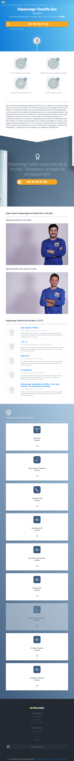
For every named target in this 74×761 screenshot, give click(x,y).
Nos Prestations (37, 717)
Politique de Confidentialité (58, 759)
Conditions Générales (42, 759)
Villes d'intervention (37, 731)
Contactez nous (37, 720)
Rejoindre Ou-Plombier (37, 722)
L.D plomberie (26, 370)
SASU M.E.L (25, 356)
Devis (37, 734)
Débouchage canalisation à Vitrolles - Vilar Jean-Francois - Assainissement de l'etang (40, 385)
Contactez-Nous (37, 747)
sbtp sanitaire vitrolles (29, 328)
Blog (37, 737)
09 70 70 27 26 (38, 24)
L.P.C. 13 (24, 342)
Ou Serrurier (37, 740)
